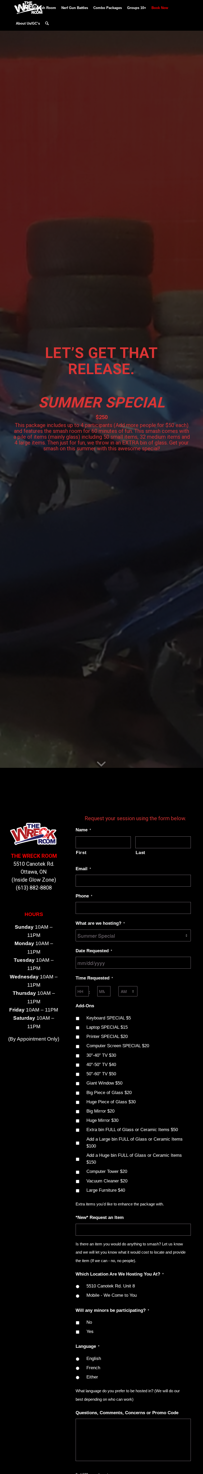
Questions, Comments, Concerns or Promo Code (127, 1412)
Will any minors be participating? (112, 1310)
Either (92, 1377)
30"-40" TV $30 (101, 1055)
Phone (84, 896)
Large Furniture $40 (105, 1190)
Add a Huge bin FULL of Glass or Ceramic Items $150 (134, 1159)
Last (140, 852)
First (81, 852)
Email (83, 868)
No (89, 1322)
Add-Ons (85, 1005)
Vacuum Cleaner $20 (106, 1180)
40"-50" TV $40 (101, 1064)
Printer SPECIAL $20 (107, 1036)
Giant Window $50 (104, 1083)
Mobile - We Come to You (111, 1295)
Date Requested (94, 950)
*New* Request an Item (100, 1217)
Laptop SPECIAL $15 (107, 1027)
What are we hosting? (100, 923)
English (93, 1358)
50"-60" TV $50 (101, 1073)
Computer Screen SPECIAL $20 (117, 1045)
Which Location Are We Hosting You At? (120, 1274)
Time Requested (94, 978)
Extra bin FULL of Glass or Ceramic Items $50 (132, 1129)
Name (83, 829)
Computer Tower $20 (106, 1171)
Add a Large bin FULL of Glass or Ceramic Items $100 (134, 1142)
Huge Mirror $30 (102, 1120)
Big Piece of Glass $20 (109, 1092)
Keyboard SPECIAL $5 (108, 1018)
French (93, 1367)
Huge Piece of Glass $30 (111, 1101)
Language (87, 1346)
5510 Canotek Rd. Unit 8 (110, 1286)
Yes (90, 1331)
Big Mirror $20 (100, 1111)
